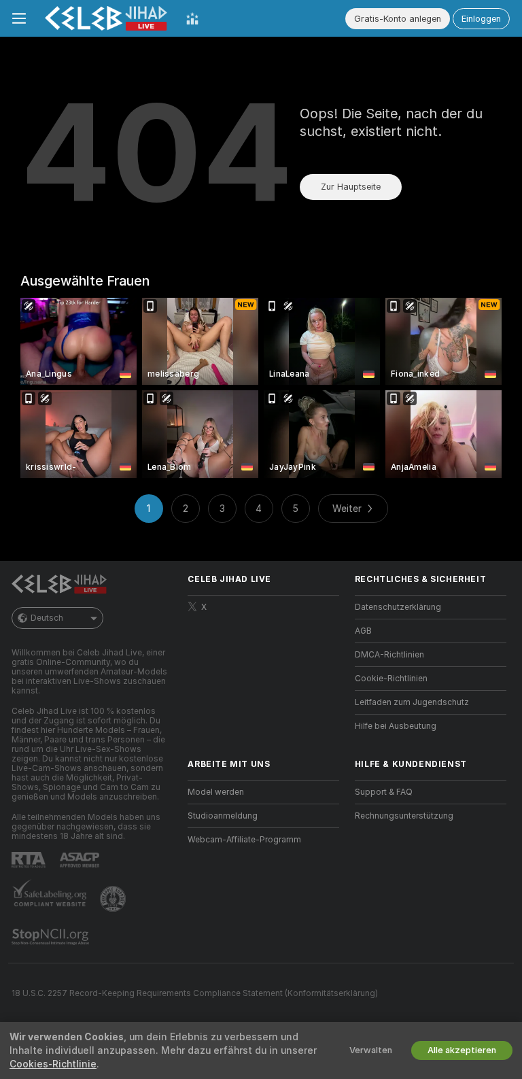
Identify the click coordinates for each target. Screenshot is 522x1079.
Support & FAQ (384, 792)
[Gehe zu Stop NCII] (52, 937)
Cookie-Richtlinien (391, 678)
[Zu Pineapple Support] (114, 899)
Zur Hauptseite (351, 187)
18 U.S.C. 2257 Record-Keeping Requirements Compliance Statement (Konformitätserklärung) (195, 993)
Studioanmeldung (223, 816)
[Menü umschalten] (19, 18)
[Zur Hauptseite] (106, 18)
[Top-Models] (192, 18)
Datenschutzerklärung (398, 607)
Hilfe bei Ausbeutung (395, 726)
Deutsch (47, 618)
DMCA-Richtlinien (389, 655)
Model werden (216, 792)
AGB (363, 631)
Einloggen (481, 19)
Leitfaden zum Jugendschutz (412, 702)
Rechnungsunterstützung (404, 816)
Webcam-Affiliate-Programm (244, 839)
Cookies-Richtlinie (53, 1064)
